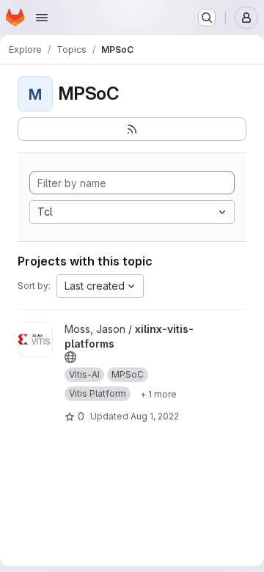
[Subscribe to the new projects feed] (132, 129)
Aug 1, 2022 (155, 416)
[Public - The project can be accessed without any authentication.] (70, 357)
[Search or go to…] (207, 17)
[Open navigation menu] (42, 17)
